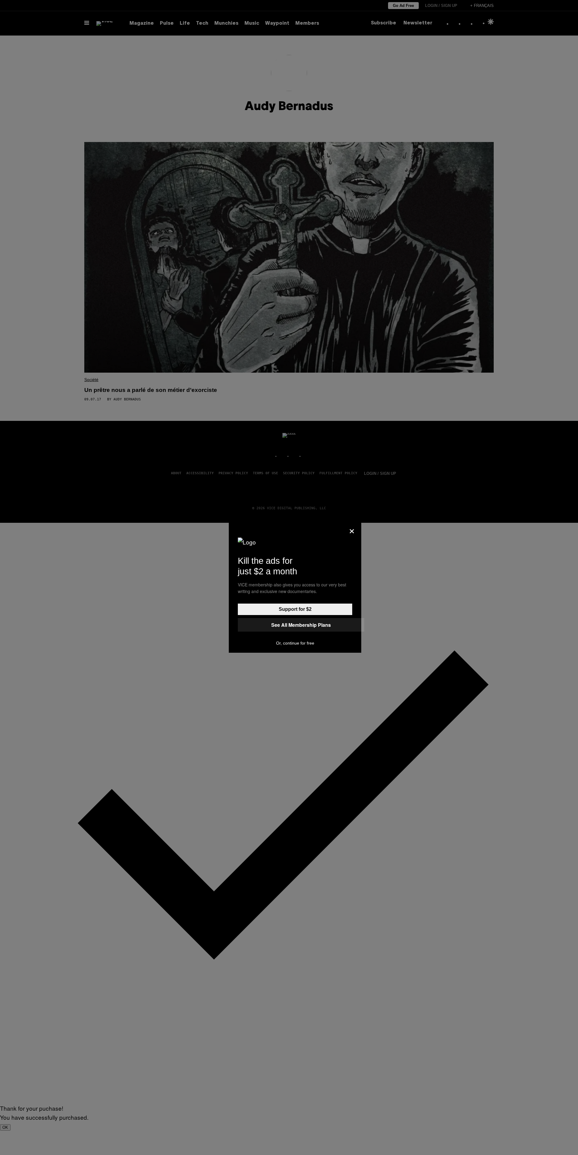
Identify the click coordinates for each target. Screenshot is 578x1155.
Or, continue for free (295, 643)
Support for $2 (295, 609)
